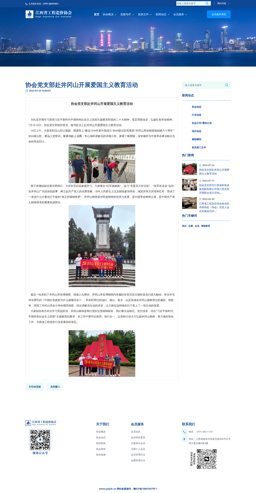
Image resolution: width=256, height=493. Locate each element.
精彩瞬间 (196, 139)
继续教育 (205, 225)
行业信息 (196, 114)
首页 (96, 14)
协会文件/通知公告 (202, 123)
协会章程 (101, 449)
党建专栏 (126, 14)
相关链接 (101, 454)
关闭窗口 (55, 386)
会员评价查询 (138, 437)
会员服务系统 (219, 14)
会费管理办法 (138, 460)
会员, (197, 225)
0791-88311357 (205, 431)
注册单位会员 (138, 443)
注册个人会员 (138, 449)
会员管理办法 (138, 454)
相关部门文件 (199, 147)
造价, (184, 225)
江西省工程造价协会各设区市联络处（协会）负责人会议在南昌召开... (214, 207)
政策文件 (143, 14)
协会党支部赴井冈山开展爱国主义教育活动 (214, 171)
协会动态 (196, 106)
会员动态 (135, 431)
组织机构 (101, 443)
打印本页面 (35, 386)
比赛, (190, 225)
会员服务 (179, 14)
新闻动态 (161, 14)
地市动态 (196, 131)
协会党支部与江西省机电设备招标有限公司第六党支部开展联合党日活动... (214, 189)
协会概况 (108, 14)
